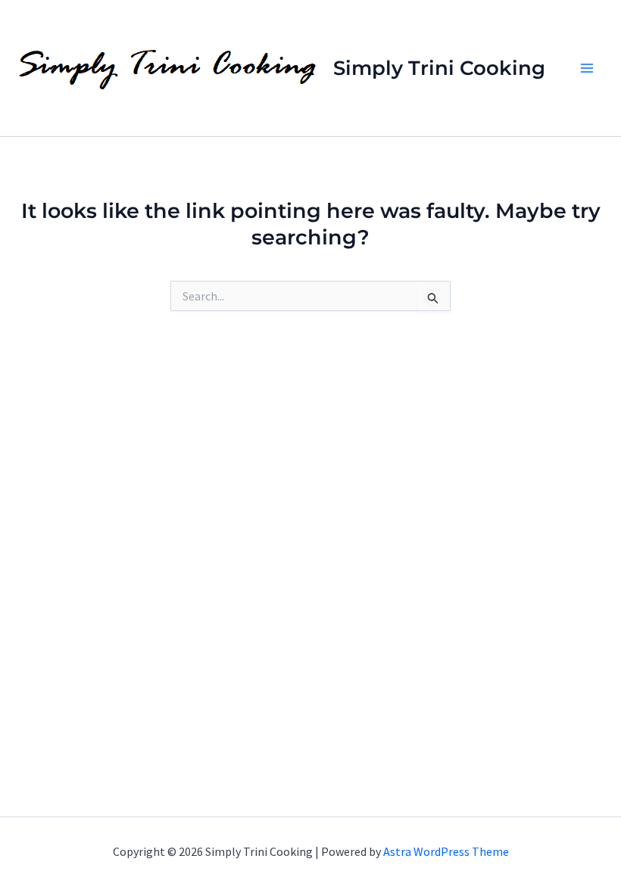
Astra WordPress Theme (446, 851)
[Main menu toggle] (587, 68)
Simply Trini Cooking (439, 68)
